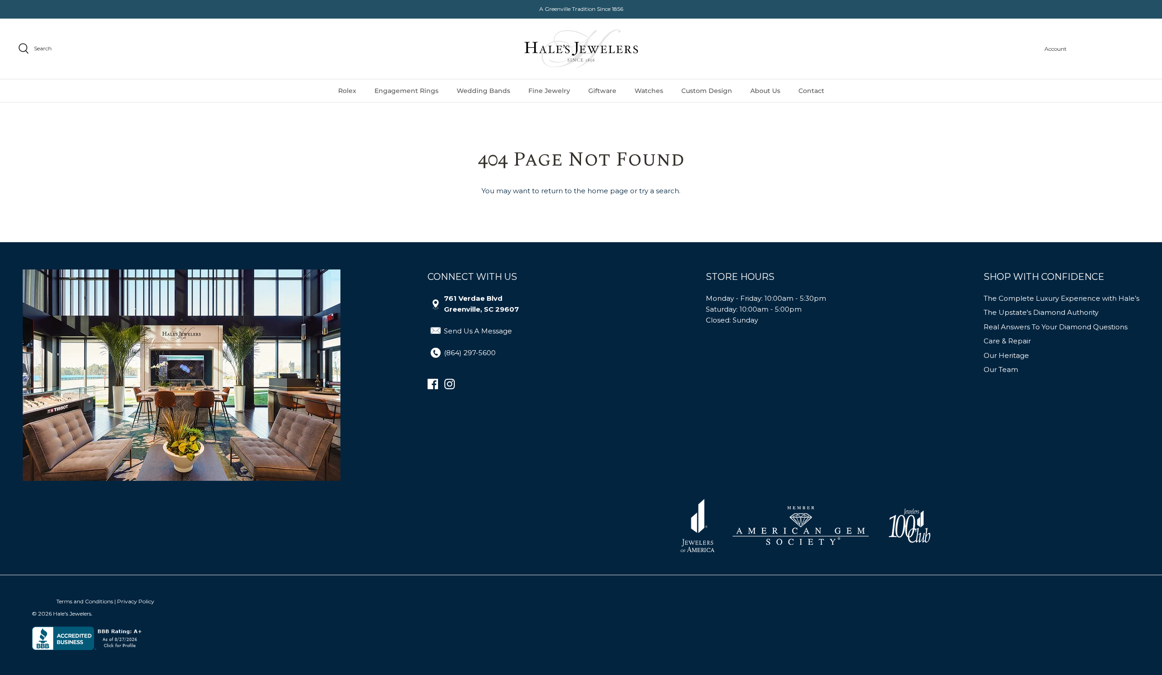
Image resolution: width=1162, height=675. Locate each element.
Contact (811, 91)
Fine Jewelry (549, 91)
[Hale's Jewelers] (581, 49)
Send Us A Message (478, 331)
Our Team (1001, 369)
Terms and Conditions (84, 601)
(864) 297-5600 (470, 352)
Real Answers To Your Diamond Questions (1056, 327)
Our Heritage (1006, 355)
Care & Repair (1007, 341)
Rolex (347, 91)
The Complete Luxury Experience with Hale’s (1061, 298)
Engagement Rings (406, 91)
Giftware (602, 91)
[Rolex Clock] (1110, 49)
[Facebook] (433, 384)
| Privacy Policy (134, 601)
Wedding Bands (483, 91)
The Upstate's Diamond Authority (1041, 312)
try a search (659, 190)
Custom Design (706, 91)
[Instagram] (449, 384)
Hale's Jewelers (72, 613)
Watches (649, 91)
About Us (765, 91)
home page (607, 190)
